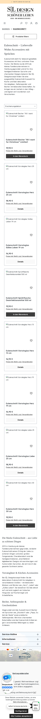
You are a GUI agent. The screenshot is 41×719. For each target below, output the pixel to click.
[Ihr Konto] (31, 23)
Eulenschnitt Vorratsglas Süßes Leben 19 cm (17, 246)
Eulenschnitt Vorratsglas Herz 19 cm (20, 404)
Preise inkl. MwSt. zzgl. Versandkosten (19, 151)
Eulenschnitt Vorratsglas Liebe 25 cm (20, 457)
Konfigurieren (21, 711)
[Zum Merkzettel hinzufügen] (31, 129)
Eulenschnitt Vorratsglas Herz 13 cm (20, 352)
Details (20, 209)
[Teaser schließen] (28, 706)
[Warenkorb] (36, 23)
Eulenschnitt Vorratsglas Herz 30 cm (20, 510)
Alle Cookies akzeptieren (21, 716)
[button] (19, 706)
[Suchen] (21, 23)
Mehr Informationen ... (20, 702)
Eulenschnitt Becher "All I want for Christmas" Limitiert (20, 141)
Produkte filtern (22, 36)
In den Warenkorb (20, 156)
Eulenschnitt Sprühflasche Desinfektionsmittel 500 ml (18, 299)
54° (34, 692)
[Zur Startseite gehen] (20, 12)
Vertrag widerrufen (20, 673)
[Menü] (4, 23)
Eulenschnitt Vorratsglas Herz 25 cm (20, 193)
